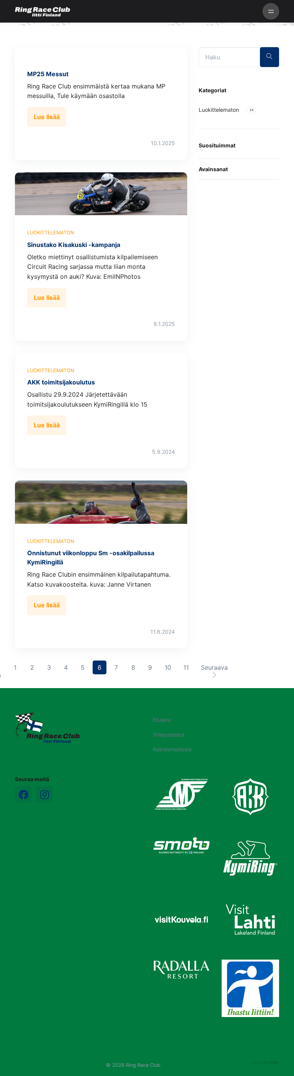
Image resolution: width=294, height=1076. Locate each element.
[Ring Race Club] (42, 11)
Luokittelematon (50, 232)
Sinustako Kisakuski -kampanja (73, 245)
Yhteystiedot (169, 734)
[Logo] (47, 727)
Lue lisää (47, 117)
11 (188, 667)
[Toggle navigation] (271, 11)
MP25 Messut (48, 74)
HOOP (274, 1062)
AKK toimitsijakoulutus (61, 382)
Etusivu (162, 719)
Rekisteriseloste (172, 749)
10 (170, 667)
